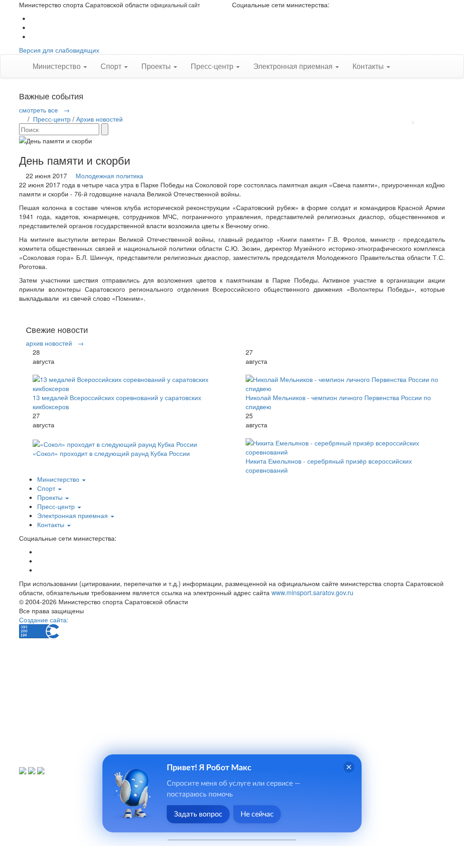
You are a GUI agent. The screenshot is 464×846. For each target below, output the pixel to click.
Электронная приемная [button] (293, 66)
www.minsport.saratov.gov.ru (312, 592)
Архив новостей (99, 118)
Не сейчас (257, 814)
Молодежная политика (109, 175)
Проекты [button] (157, 66)
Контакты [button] (369, 66)
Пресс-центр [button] (213, 66)
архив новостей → (55, 342)
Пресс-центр (52, 118)
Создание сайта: (43, 619)
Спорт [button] (112, 66)
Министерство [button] (57, 66)
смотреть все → (44, 109)
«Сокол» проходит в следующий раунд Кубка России (111, 453)
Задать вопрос (198, 814)
